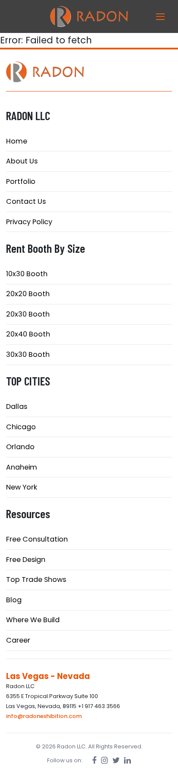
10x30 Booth (27, 274)
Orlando (20, 447)
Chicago (21, 427)
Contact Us (26, 201)
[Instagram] (104, 760)
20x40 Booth (28, 334)
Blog (14, 600)
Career (18, 640)
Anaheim (21, 467)
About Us (22, 161)
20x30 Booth (28, 314)
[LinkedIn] (127, 760)
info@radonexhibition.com (44, 716)
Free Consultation (37, 539)
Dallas (16, 406)
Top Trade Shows (36, 579)
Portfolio (20, 181)
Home (16, 141)
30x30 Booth (28, 354)
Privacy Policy (29, 222)
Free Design (25, 560)
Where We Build (33, 620)
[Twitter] (116, 760)
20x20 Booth (28, 294)
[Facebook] (94, 760)
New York (21, 487)
